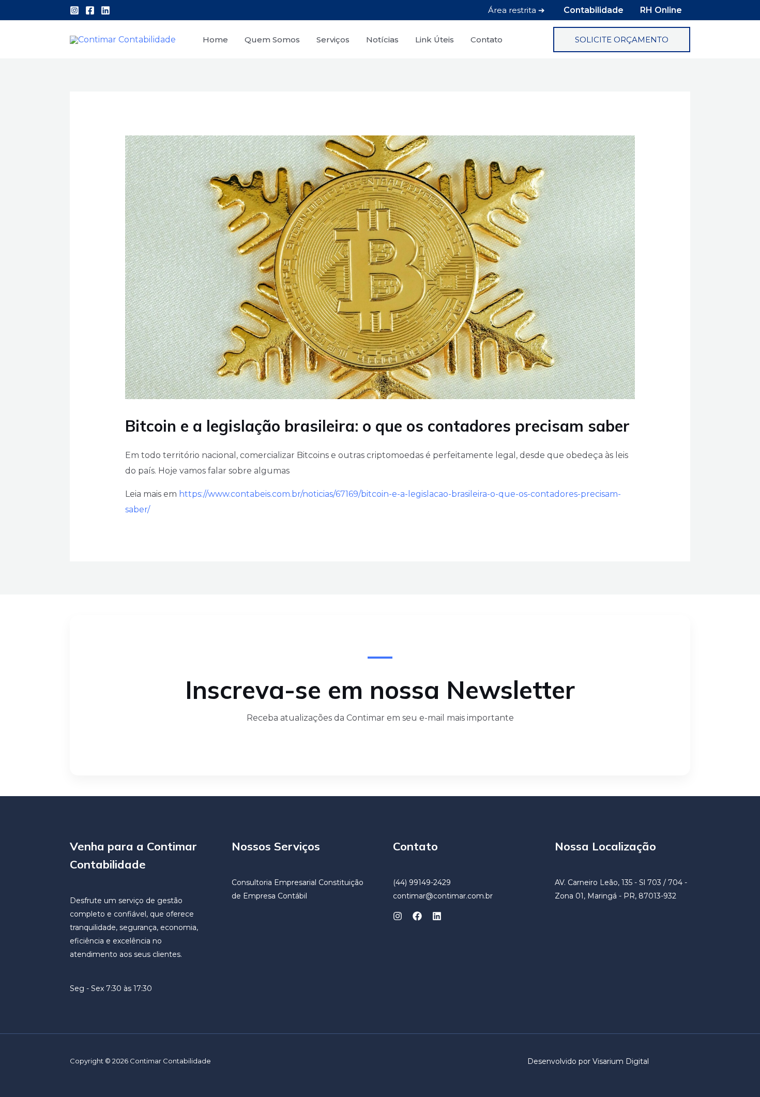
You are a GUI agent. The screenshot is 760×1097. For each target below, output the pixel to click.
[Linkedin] (105, 10)
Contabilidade (594, 10)
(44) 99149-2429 (422, 882)
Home (215, 39)
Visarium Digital (620, 1061)
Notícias (382, 39)
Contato (486, 39)
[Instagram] (74, 10)
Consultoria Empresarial (274, 882)
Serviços (332, 39)
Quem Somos (272, 39)
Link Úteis (434, 39)
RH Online (661, 10)
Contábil (292, 896)
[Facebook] (90, 10)
